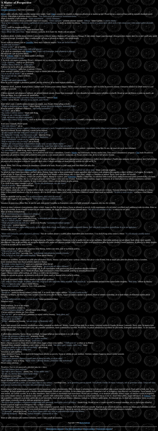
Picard (3, 14)
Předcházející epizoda (54, 429)
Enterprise (72, 177)
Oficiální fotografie (8, 10)
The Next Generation (73, 429)
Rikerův (29, 51)
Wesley (74, 153)
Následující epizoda (104, 429)
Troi (137, 153)
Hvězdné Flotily (30, 170)
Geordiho (29, 42)
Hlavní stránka (89, 429)
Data (53, 14)
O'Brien (10, 56)
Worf (55, 97)
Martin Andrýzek (84, 422)
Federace (147, 396)
